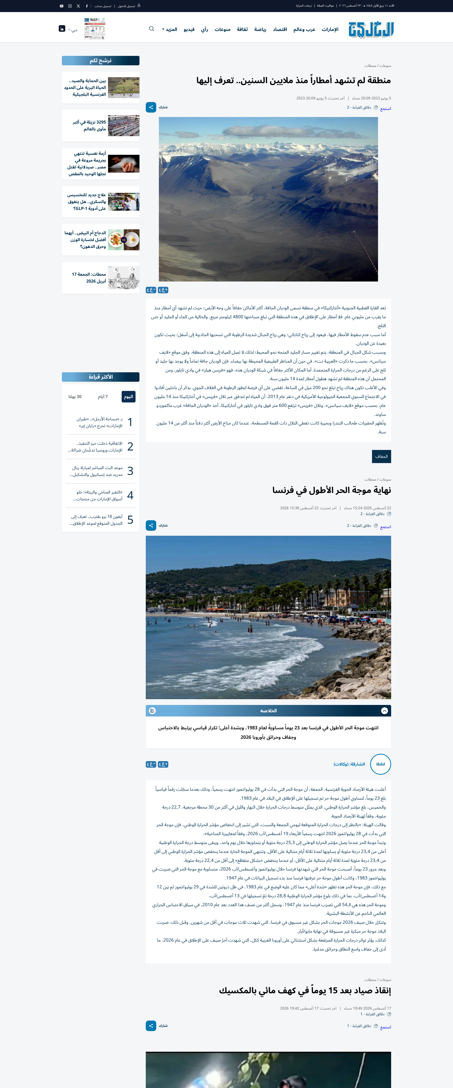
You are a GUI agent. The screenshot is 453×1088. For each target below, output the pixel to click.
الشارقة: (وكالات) (349, 764)
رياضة (260, 29)
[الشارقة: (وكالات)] (380, 764)
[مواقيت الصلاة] (62, 30)
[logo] (371, 30)
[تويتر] (78, 6)
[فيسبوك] (87, 6)
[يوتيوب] (61, 6)
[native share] (151, 107)
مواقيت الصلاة (325, 6)
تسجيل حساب (103, 6)
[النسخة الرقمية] (95, 30)
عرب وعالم (304, 29)
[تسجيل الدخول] (139, 6)
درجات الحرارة (304, 6)
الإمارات (330, 29)
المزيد (171, 29)
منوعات (222, 29)
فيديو (189, 29)
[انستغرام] (70, 6)
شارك (163, 107)
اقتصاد (280, 29)
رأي (204, 29)
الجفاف (381, 456)
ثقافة (242, 29)
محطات (370, 66)
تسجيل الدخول (126, 6)
